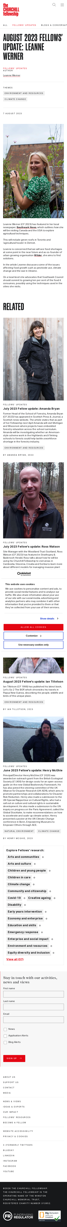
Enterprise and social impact (28, 939)
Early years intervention (25, 911)
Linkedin (8, 1156)
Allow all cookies (33, 627)
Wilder (38, 255)
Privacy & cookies (15, 1136)
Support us (11, 1082)
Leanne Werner (11, 75)
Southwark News (26, 227)
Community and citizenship (27, 891)
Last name (9, 1001)
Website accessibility (18, 1131)
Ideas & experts (14, 1107)
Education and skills (22, 925)
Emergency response (23, 932)
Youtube (8, 1171)
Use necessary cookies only (33, 645)
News (11, 1029)
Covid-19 (14, 898)
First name (9, 988)
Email (6, 1014)
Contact (9, 1088)
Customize (32, 635)
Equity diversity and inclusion (29, 952)
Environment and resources (24, 93)
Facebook (9, 1166)
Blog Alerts (14, 1042)
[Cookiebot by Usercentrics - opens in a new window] (17, 574)
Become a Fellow (14, 1123)
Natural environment (19, 831)
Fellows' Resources (17, 1117)
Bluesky (8, 1150)
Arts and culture (19, 863)
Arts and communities (23, 857)
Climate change (15, 99)
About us (9, 1077)
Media (7, 1093)
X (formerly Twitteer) (18, 1145)
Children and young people (27, 870)
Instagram (10, 1161)
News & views (12, 1101)
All (5, 25)
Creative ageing (39, 898)
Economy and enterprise (25, 918)
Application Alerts (18, 1035)
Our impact (10, 1112)
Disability (14, 905)
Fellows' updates (24, 25)
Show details (47, 618)
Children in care (19, 877)
